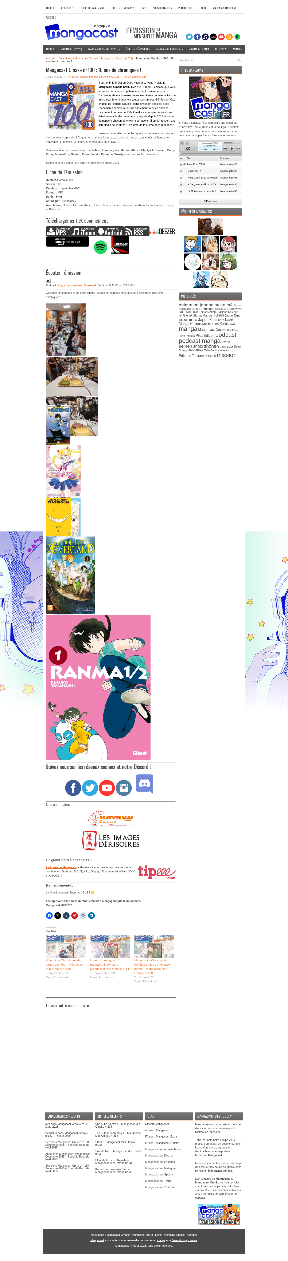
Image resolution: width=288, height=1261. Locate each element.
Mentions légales (174, 1234)
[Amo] (228, 269)
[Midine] (228, 251)
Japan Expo (233, 315)
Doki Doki (185, 312)
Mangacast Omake (86, 58)
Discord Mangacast (157, 1124)
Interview (220, 49)
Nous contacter (162, 8)
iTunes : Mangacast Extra (161, 1136)
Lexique (203, 8)
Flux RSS (51, 17)
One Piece (232, 330)
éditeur (209, 356)
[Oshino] (211, 269)
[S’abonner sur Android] (110, 235)
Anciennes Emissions (226, 8)
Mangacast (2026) (71, 49)
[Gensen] (219, 287)
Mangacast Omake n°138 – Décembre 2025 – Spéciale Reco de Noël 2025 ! (68, 1144)
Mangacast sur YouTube (160, 1187)
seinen (185, 346)
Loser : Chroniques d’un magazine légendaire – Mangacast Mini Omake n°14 (109, 964)
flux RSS (205, 1190)
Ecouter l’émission (123, 8)
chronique (207, 308)
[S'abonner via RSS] (136, 235)
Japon (203, 320)
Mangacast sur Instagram (160, 1168)
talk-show (196, 350)
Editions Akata (208, 312)
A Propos (67, 8)
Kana (213, 320)
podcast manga (200, 340)
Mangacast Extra (199, 49)
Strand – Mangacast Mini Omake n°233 (115, 1143)
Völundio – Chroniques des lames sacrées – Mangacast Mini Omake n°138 (64, 964)
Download (90, 285)
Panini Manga (187, 335)
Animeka (237, 49)
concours (220, 308)
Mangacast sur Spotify (159, 1174)
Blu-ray (196, 308)
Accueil (50, 8)
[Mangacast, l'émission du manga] (219, 1224)
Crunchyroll (234, 308)
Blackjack (185, 308)
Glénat (187, 315)
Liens (144, 8)
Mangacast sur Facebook (160, 1161)
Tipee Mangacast (193, 70)
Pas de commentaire (135, 76)
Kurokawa (227, 324)
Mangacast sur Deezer (159, 1155)
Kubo (215, 324)
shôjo (198, 346)
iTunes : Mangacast (157, 1130)
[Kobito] (210, 233)
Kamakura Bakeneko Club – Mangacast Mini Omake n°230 (113, 1171)
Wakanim (225, 350)
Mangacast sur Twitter (158, 1180)
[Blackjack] (211, 251)
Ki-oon (195, 324)
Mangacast (97, 1234)
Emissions (64, 58)
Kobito (206, 324)
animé (226, 304)
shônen (211, 346)
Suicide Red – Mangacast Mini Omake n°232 (118, 1152)
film (180, 315)
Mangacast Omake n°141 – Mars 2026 (68, 1125)
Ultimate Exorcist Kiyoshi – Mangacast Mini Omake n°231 (113, 1161)
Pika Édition (205, 335)
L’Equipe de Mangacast (91, 8)
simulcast (226, 346)
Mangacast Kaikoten (169, 49)
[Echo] (202, 287)
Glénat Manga (202, 315)
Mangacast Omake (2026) (104, 49)
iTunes (218, 315)
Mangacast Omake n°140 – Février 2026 (66, 1134)
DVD (195, 312)
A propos (192, 1234)
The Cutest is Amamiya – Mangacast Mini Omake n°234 (118, 1134)
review (225, 341)
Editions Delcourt (227, 312)
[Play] (48, 282)
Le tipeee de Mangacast (61, 867)
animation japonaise (199, 304)
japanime (188, 319)
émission (225, 354)
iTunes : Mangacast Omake (162, 1142)
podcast (225, 334)
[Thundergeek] (193, 251)
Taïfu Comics (211, 350)
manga (188, 328)
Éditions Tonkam (191, 356)
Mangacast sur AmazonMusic (163, 1149)
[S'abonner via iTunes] (84, 235)
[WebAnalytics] (144, 1259)
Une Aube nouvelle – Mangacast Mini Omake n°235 (118, 1125)
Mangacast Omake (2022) (117, 58)
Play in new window (70, 285)
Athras (237, 305)
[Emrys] (193, 269)
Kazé (221, 320)
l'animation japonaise (184, 1240)
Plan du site (185, 8)
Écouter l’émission (138, 49)
